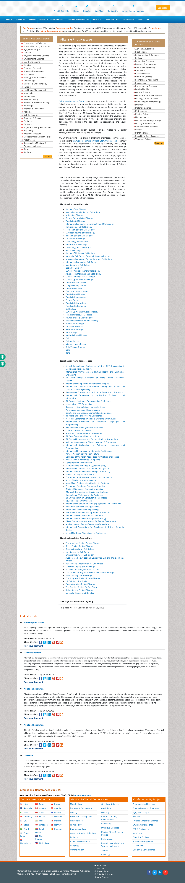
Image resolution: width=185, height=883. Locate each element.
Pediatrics (28, 112)
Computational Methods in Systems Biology (86, 465)
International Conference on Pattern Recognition (87, 468)
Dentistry (28, 124)
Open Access (20, 19)
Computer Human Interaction (79, 462)
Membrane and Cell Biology (78, 265)
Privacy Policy (102, 871)
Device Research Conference (79, 501)
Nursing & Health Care (145, 123)
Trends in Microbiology (76, 303)
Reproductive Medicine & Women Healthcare (35, 144)
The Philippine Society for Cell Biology (83, 578)
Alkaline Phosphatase (34, 725)
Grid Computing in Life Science (80, 474)
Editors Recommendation (133, 11)
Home (76, 11)
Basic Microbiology (74, 329)
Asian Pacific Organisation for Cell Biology (84, 564)
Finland (57, 812)
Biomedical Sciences (144, 61)
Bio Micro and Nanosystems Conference (84, 416)
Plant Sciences (141, 133)
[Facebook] (149, 872)
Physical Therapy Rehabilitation (38, 127)
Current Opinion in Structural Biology (82, 312)
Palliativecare (29, 140)
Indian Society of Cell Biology (79, 575)
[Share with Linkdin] (49, 642)
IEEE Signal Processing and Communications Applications (92, 439)
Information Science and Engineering (82, 509)
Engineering (140, 83)
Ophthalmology (31, 115)
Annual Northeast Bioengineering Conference (86, 533)
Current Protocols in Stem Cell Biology (83, 271)
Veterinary (28, 65)
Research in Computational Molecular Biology (86, 407)
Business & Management (146, 64)
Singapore (43, 825)
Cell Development (32, 652)
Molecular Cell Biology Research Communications (88, 256)
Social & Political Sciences (147, 136)
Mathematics (141, 111)
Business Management (34, 71)
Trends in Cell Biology (75, 221)
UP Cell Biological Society (77, 581)
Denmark (58, 816)
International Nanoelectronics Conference (84, 515)
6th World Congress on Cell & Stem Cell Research (95, 141)
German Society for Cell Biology (80, 549)
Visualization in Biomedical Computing (83, 460)
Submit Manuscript (113, 19)
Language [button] (163, 8)
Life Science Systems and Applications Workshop (88, 512)
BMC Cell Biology (73, 250)
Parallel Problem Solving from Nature (82, 454)
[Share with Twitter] (44, 642)
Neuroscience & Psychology (148, 120)
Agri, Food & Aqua (32, 49)
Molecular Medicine (74, 326)
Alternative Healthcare (34, 109)
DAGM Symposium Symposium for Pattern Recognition (91, 521)
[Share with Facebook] (40, 642)
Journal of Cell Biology (76, 209)
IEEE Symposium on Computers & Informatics (86, 498)
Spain (41, 804)
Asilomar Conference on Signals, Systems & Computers (91, 419)
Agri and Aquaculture (144, 49)
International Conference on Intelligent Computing (88, 471)
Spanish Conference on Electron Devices (84, 433)
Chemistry (140, 70)
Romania (58, 829)
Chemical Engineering (33, 68)
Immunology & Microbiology (148, 101)
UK (25, 821)
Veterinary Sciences (144, 139)
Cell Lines (28, 755)
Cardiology (28, 121)
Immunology (29, 96)
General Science (142, 92)
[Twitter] (154, 872)
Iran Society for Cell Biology (78, 552)
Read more (47, 156)
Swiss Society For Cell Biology (79, 590)
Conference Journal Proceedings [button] (51, 19)
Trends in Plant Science (76, 282)
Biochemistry (141, 52)
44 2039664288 (61, 11)
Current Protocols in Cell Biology (80, 276)
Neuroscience (30, 93)
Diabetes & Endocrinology (35, 84)
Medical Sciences (143, 114)
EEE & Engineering (32, 62)
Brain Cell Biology (74, 268)
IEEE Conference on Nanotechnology (82, 436)
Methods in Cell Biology (76, 244)
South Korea (24, 834)
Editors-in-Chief (128, 19)
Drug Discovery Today (76, 285)
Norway (57, 825)
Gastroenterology (32, 99)
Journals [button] (32, 19)
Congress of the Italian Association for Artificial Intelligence (92, 457)
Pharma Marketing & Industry (37, 46)
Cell (67, 338)
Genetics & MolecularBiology (83, 833)
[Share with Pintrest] (57, 642)
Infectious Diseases (32, 133)
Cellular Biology (72, 341)
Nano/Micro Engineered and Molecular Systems (87, 483)
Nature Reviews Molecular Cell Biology (83, 212)
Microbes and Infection (76, 344)
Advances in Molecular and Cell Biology (83, 274)
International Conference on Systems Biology (86, 518)
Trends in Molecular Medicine (79, 315)
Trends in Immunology (76, 297)
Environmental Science (34, 59)
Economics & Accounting (146, 80)
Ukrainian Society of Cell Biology (80, 566)
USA (25, 804)
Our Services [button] (96, 19)
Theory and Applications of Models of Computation (89, 477)
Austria (57, 808)
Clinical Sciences (142, 73)
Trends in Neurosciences (77, 291)
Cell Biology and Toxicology (78, 247)
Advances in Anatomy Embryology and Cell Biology (89, 259)
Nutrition (27, 52)
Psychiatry (28, 130)
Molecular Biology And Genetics (80, 593)
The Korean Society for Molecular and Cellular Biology (90, 572)
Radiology (28, 152)
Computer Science (143, 77)
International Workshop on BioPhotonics (84, 495)
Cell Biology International (77, 241)
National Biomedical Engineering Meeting (84, 489)
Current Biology (72, 300)
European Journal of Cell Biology (80, 233)
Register (87, 11)
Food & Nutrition (142, 89)
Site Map (99, 11)
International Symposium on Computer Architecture (89, 451)
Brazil (26, 829)
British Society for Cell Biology (79, 546)
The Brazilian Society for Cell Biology (82, 587)
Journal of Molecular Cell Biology (80, 253)
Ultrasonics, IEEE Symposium (79, 404)
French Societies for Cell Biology (80, 584)
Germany (27, 816)
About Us (9, 19)
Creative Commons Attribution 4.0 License (70, 871)
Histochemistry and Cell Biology (80, 230)
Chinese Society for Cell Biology (80, 555)
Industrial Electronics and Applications (83, 506)
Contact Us (112, 11)
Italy (25, 812)
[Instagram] (165, 872)
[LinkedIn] (160, 872)
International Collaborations (78, 19)
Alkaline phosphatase (34, 622)
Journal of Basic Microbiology (79, 318)
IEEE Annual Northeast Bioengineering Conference (88, 401)
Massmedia (29, 74)
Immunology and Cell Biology (79, 227)
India (41, 821)
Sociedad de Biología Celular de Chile (82, 569)
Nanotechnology (142, 117)
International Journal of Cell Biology (81, 262)
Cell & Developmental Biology (72, 101)
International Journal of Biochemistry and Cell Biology (90, 224)
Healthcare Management (35, 90)
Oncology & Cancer (32, 118)
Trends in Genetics (74, 288)
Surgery (27, 149)
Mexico (57, 821)
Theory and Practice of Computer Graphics (85, 486)
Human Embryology (75, 323)
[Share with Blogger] (61, 642)
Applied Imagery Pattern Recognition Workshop (87, 524)
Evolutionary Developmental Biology (82, 320)
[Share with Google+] (53, 642)
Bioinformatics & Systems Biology (147, 56)
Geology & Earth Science (146, 98)
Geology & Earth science (35, 77)
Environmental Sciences (146, 86)
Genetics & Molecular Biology (37, 102)
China (41, 812)
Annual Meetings (82, 795)
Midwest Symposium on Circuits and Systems (87, 492)
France (42, 816)
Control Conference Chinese (78, 430)
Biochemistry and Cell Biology (79, 236)
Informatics (140, 105)
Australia (27, 808)
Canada (42, 808)
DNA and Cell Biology (75, 238)
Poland (57, 804)
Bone (68, 353)
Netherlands (25, 843)
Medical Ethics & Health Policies (38, 137)
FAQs (148, 19)
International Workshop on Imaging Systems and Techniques (93, 503)
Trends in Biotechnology (76, 306)
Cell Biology (71, 309)
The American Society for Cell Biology (83, 543)
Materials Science (143, 108)
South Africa (39, 830)
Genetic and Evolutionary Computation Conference (88, 413)
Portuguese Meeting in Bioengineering (83, 410)
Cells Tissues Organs (75, 347)
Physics (138, 130)
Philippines (44, 843)
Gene (68, 350)
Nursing (27, 87)
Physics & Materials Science (36, 56)
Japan (26, 825)
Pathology (28, 105)
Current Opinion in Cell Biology (79, 218)
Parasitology (71, 332)
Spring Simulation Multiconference (81, 480)
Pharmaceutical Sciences (35, 43)
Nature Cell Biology (74, 215)
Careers (140, 19)
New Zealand (39, 837)
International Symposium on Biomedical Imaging (87, 383)
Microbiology (29, 80)
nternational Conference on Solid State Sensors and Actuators (95, 392)
